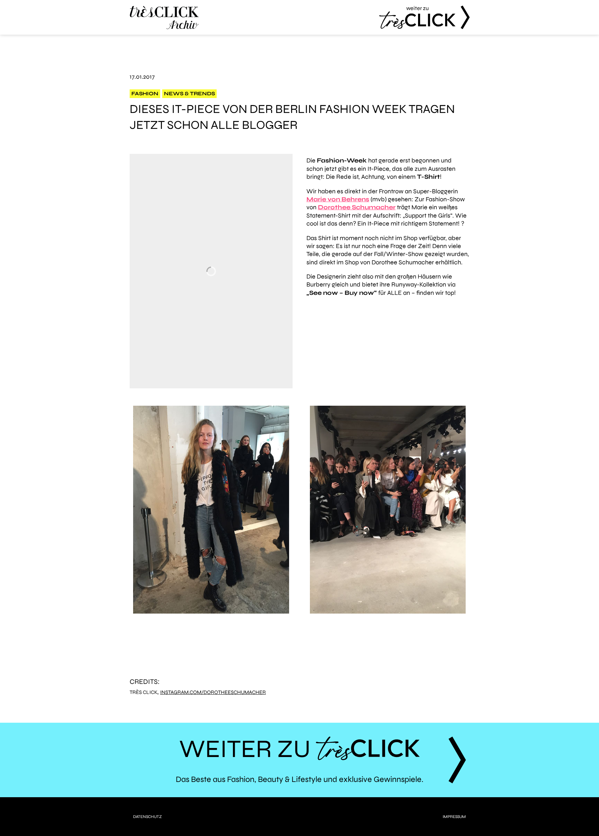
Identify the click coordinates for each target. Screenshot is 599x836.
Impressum (454, 816)
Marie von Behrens (337, 199)
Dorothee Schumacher (357, 207)
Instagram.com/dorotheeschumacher (213, 692)
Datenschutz (147, 816)
